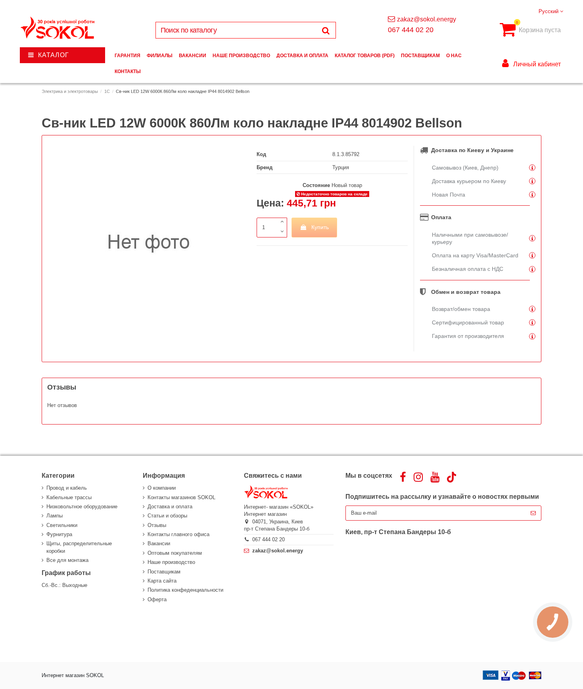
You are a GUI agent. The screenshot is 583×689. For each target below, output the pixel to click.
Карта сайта (162, 581)
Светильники (61, 525)
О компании (162, 488)
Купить (320, 227)
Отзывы (157, 525)
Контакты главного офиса (178, 534)
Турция (340, 167)
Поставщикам (164, 572)
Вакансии (159, 543)
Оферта (157, 599)
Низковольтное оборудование (81, 507)
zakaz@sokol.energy (426, 19)
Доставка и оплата (170, 507)
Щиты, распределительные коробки (79, 547)
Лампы (54, 516)
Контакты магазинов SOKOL (181, 497)
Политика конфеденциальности (185, 590)
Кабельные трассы (69, 497)
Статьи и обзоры (167, 516)
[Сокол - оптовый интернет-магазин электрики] (58, 28)
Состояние (316, 185)
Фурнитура (59, 534)
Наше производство (171, 562)
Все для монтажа (67, 560)
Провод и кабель (66, 488)
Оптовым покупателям (175, 553)
